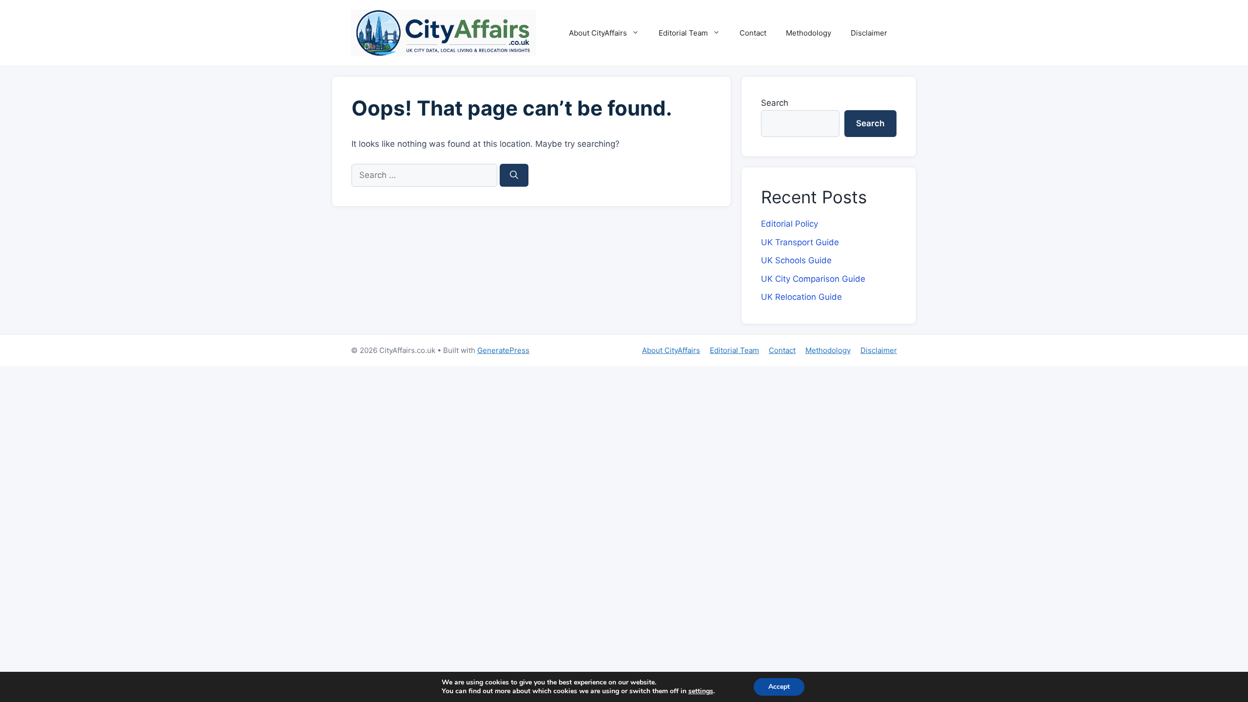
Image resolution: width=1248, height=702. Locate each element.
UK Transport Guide (800, 242)
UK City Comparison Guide (813, 279)
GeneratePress (503, 350)
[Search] (514, 175)
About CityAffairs (598, 33)
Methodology (808, 33)
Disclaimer (869, 33)
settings (700, 691)
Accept (779, 686)
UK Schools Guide (796, 260)
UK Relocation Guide (801, 297)
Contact (753, 33)
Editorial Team (683, 33)
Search (774, 103)
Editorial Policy (789, 224)
